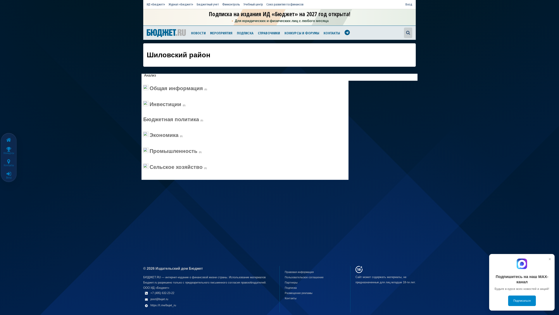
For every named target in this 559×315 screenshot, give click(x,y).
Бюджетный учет (208, 4)
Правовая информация (299, 272)
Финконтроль (231, 4)
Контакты (332, 33)
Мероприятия (221, 33)
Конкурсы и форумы (302, 33)
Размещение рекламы (298, 293)
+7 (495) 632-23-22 (162, 293)
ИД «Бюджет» (156, 4)
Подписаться (522, 300)
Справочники (269, 33)
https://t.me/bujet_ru (163, 305)
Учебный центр (253, 4)
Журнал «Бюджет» (181, 4)
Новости (198, 33)
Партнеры (291, 282)
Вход (408, 4)
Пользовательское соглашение (304, 277)
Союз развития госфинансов (285, 4)
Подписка (245, 33)
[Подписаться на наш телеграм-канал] (347, 33)
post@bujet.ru (159, 299)
